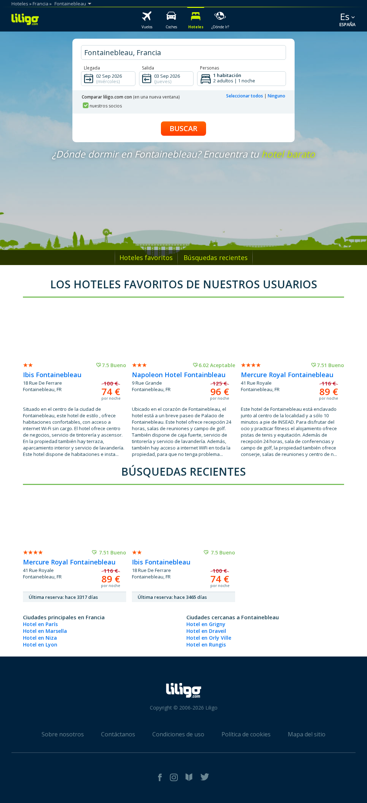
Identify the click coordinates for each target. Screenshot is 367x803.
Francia (40, 3)
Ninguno (276, 96)
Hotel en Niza (40, 637)
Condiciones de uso (178, 734)
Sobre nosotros (63, 734)
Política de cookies (246, 734)
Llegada (92, 68)
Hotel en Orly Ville (208, 637)
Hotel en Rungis (206, 644)
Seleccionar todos (244, 96)
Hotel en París (40, 624)
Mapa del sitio (306, 734)
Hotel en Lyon (40, 644)
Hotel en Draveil (206, 631)
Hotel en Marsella (45, 631)
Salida (148, 68)
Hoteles (19, 3)
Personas (209, 68)
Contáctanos (118, 734)
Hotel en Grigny (205, 624)
